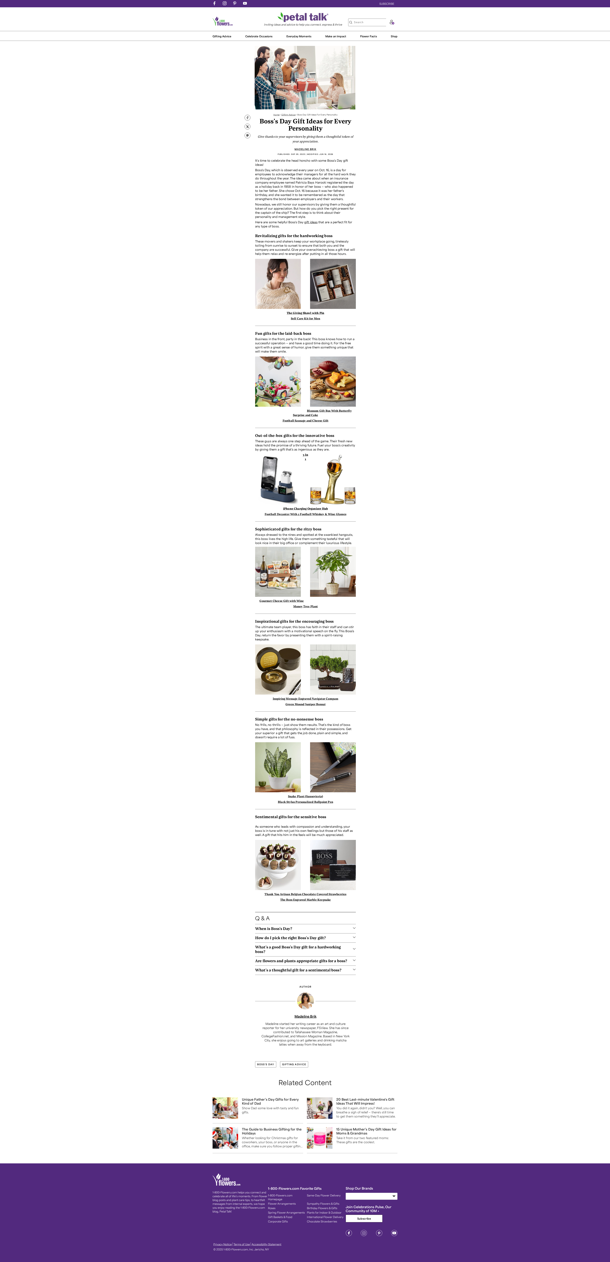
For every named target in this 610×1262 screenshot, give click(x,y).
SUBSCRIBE (386, 3)
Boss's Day (265, 1064)
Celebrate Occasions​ (258, 36)
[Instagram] (364, 1235)
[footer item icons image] (227, 1184)
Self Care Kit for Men (305, 318)
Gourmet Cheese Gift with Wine (281, 600)
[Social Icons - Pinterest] (235, 4)
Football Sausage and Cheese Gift (306, 420)
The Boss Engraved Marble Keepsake (305, 899)
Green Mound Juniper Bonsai (305, 704)
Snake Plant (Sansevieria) (305, 796)
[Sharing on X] (247, 127)
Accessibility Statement (266, 1244)
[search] (350, 22)
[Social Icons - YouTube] (245, 4)
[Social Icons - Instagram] (225, 4)
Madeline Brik (305, 149)
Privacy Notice (222, 1244)
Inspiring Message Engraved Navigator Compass (305, 698)
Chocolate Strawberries (322, 1221)
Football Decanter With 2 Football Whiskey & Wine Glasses (305, 514)
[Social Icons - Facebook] (214, 4)
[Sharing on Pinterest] (247, 136)
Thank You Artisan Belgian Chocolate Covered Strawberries (305, 894)
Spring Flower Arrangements (286, 1212)
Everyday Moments (299, 36)
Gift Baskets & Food (280, 1217)
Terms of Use (242, 1244)
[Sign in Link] (392, 23)
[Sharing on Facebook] (247, 118)
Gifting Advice (222, 36)
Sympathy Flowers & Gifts (323, 1203)
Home (276, 114)
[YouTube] (394, 1235)
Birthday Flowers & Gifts (322, 1208)
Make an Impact (335, 36)
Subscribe (364, 1218)
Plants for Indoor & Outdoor (324, 1212)
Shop (394, 36)
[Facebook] (349, 1235)
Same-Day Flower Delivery (324, 1195)
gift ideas (311, 222)
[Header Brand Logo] (223, 24)
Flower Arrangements (282, 1203)
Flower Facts (368, 36)
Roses (271, 1208)
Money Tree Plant (305, 606)
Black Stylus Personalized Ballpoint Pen (305, 802)
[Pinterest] (379, 1235)
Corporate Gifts (278, 1221)
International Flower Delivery (325, 1217)
